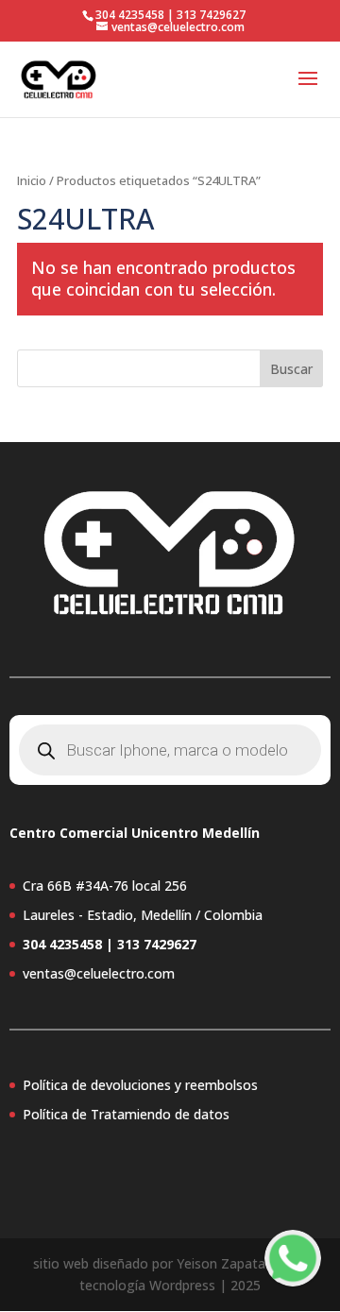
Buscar (291, 369)
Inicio (31, 180)
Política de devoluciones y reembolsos (140, 1085)
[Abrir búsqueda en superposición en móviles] (170, 750)
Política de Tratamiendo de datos (126, 1114)
